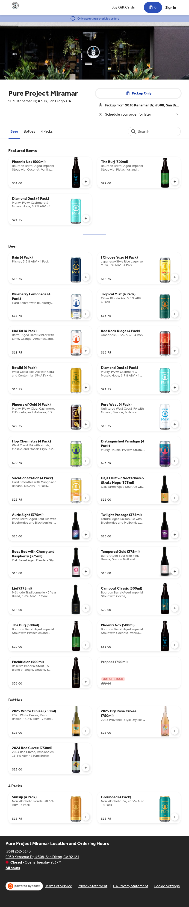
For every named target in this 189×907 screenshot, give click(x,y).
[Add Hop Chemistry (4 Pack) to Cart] (85, 461)
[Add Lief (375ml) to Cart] (85, 608)
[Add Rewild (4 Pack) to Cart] (85, 387)
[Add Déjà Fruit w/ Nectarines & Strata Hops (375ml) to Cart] (174, 498)
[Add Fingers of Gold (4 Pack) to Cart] (85, 424)
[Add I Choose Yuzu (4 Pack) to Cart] (174, 277)
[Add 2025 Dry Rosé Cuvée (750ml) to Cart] (174, 731)
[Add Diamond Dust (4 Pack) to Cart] (85, 218)
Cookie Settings (167, 886)
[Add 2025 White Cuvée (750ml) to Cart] (85, 731)
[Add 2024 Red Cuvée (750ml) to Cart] (85, 767)
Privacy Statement (92, 886)
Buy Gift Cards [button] (123, 7)
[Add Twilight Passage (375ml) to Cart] (174, 534)
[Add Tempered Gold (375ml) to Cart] (174, 571)
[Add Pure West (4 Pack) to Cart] (174, 424)
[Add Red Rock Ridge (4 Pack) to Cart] (174, 350)
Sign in (170, 7)
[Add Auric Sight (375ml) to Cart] (85, 534)
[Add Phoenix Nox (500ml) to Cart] (85, 181)
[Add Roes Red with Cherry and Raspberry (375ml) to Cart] (85, 571)
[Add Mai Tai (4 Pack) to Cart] (85, 350)
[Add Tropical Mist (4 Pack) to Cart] (174, 314)
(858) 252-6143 (18, 851)
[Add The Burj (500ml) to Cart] (174, 181)
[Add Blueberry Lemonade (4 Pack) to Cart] (85, 314)
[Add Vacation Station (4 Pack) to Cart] (85, 498)
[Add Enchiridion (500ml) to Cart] (85, 681)
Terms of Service (58, 886)
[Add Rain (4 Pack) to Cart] (85, 277)
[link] (14, 131)
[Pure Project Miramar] (15, 5)
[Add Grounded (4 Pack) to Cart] (174, 817)
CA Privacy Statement (130, 886)
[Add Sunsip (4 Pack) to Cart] (85, 817)
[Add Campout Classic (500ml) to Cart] (174, 608)
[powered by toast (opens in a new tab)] (24, 886)
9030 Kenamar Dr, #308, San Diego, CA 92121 (42, 857)
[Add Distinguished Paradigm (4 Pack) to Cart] (174, 461)
